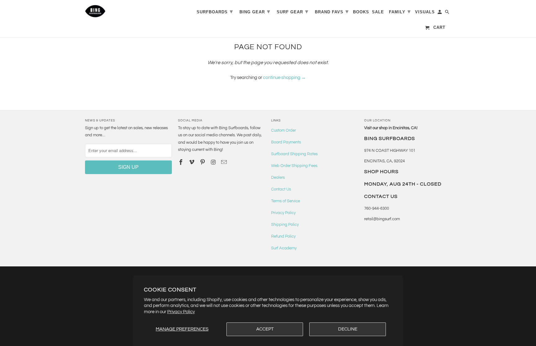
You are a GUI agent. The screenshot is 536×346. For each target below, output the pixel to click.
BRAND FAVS (332, 11)
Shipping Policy (285, 224)
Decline (347, 329)
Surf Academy (284, 248)
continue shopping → (284, 77)
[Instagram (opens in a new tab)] (213, 162)
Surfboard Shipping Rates (294, 154)
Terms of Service (285, 201)
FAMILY (400, 11)
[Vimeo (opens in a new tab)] (192, 162)
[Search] (447, 13)
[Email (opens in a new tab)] (224, 162)
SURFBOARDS (215, 11)
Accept (265, 329)
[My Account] (440, 13)
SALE (378, 12)
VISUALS (425, 12)
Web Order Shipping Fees (294, 166)
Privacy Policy (181, 311)
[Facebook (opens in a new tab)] (181, 162)
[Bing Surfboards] (125, 11)
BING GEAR (254, 11)
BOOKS (361, 12)
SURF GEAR (292, 11)
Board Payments (286, 142)
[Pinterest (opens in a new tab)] (203, 162)
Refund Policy (283, 236)
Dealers (278, 177)
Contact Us (281, 189)
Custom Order (283, 130)
